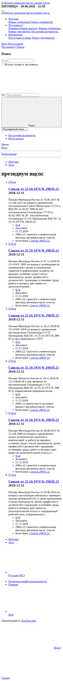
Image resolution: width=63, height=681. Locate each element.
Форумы (13, 18)
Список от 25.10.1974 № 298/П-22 (33, 189)
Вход (4, 147)
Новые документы (19, 31)
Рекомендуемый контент (23, 28)
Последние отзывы (19, 37)
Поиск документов (43, 37)
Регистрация (15, 138)
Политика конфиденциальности (27, 581)
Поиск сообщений (42, 22)
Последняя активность (44, 31)
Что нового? (15, 25)
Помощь (13, 584)
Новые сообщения (19, 22)
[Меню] (2, 10)
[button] (27, 91)
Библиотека (15, 34)
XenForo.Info (28, 620)
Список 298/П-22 (39, 240)
